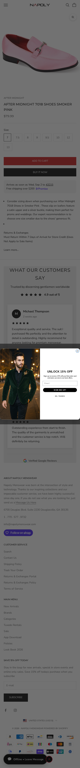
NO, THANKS (60, 396)
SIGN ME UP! (60, 390)
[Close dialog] (77, 351)
